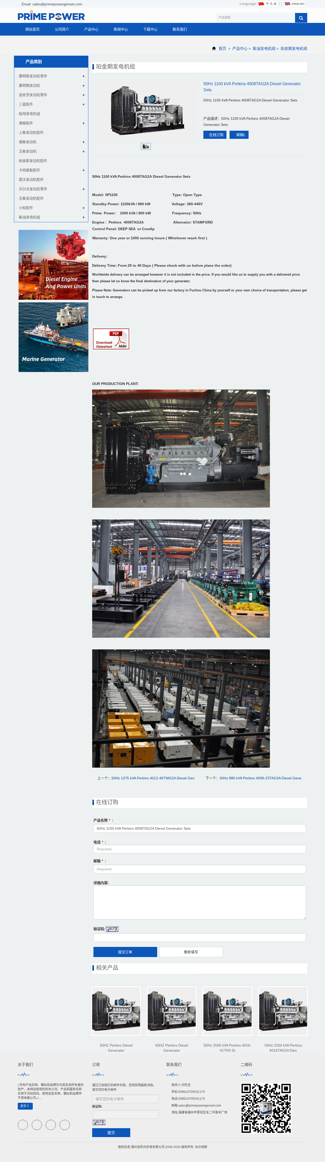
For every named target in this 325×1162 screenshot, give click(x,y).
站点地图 (201, 1147)
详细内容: (101, 883)
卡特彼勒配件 (29, 170)
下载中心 (150, 29)
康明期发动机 (29, 85)
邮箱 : (99, 861)
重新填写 (191, 952)
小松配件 (26, 208)
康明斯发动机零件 (33, 76)
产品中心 (91, 29)
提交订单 (125, 952)
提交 (111, 1132)
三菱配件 (26, 104)
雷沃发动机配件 (31, 179)
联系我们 (180, 29)
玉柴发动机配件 (31, 198)
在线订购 (216, 135)
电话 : (99, 842)
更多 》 (25, 1106)
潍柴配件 (26, 123)
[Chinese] (268, 4)
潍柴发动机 (28, 142)
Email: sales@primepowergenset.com (51, 4)
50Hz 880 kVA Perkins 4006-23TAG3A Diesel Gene (260, 778)
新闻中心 (121, 29)
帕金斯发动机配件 (33, 161)
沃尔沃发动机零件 (33, 189)
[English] (294, 4)
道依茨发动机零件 (33, 95)
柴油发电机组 (264, 48)
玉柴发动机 (28, 151)
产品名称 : (103, 820)
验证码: (99, 929)
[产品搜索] (301, 18)
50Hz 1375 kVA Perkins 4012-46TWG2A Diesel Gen (152, 778)
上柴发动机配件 (31, 132)
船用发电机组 (29, 114)
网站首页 (32, 29)
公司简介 (62, 29)
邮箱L (240, 135)
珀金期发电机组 (293, 48)
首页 (222, 48)
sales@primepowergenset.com (199, 1105)
